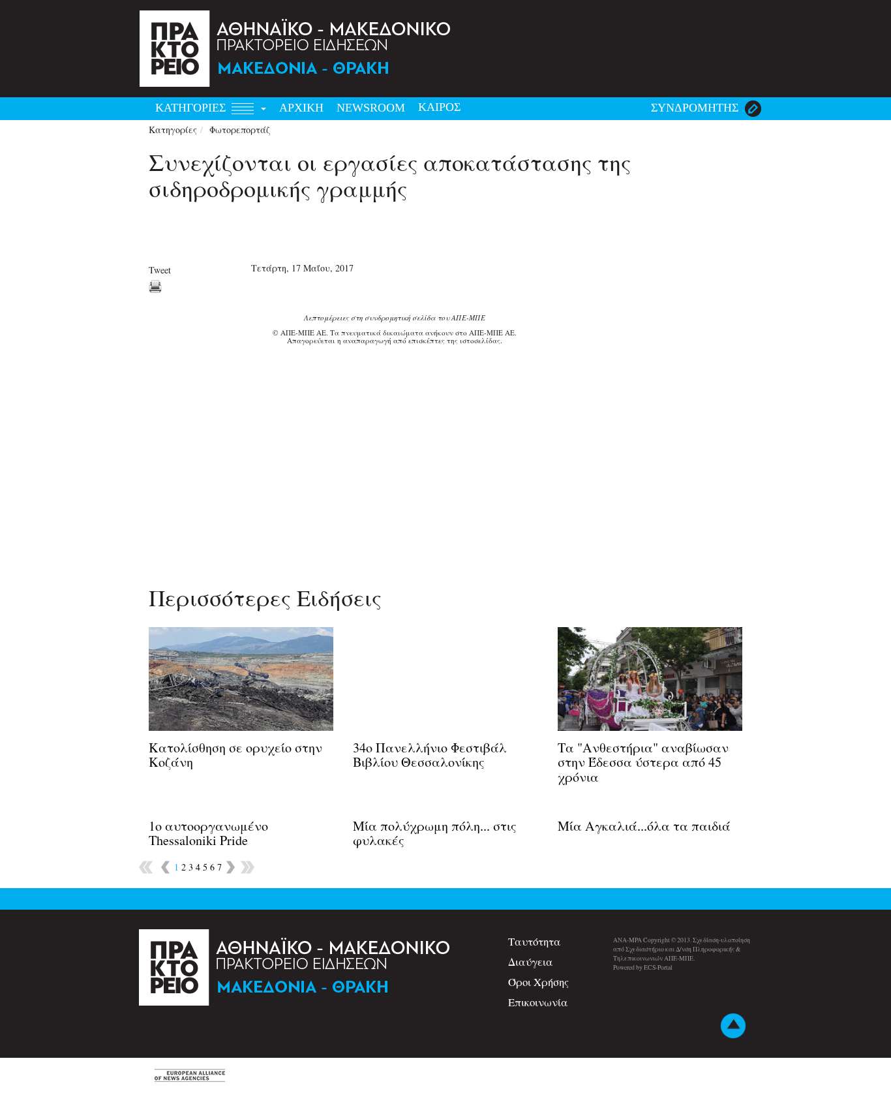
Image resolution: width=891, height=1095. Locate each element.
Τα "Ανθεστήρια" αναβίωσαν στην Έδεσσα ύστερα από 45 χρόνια (643, 762)
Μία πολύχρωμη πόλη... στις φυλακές (435, 833)
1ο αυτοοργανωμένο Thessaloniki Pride (208, 833)
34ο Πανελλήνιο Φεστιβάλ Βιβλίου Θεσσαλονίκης (430, 755)
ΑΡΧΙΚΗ (301, 107)
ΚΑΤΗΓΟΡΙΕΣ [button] (192, 107)
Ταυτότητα (534, 941)
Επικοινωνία (538, 1002)
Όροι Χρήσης (538, 981)
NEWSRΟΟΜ (371, 107)
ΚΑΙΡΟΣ (439, 107)
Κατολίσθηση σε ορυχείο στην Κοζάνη (235, 755)
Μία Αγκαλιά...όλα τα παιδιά (644, 826)
